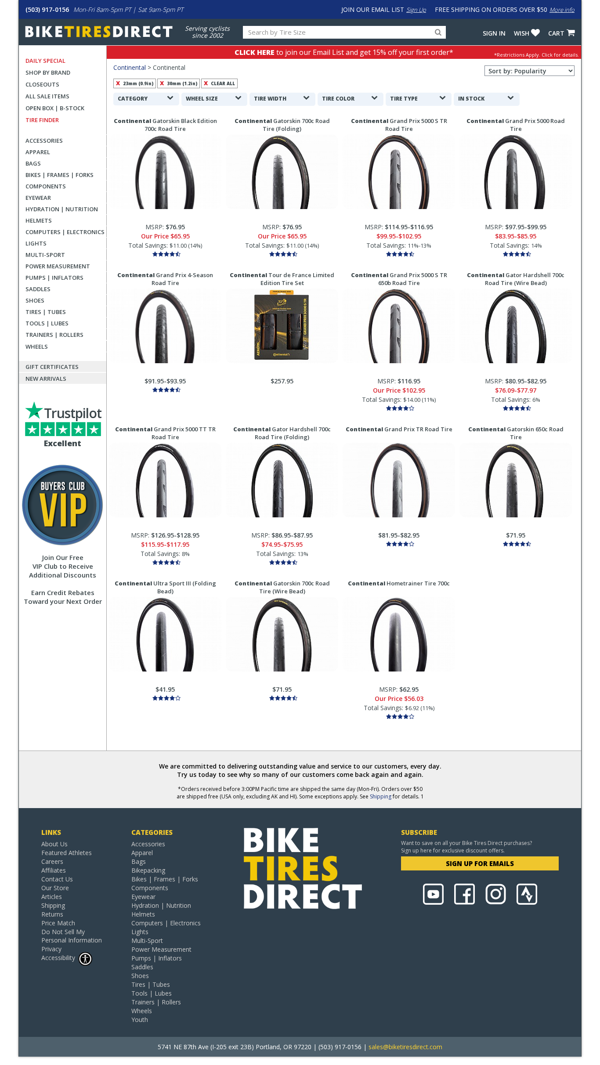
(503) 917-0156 (47, 9)
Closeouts (42, 84)
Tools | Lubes (47, 323)
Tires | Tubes (45, 312)
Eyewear (38, 198)
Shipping (380, 796)
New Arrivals (45, 379)
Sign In (494, 33)
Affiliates (53, 870)
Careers (52, 861)
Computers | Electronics (65, 232)
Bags (33, 163)
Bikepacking (148, 870)
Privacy (51, 949)
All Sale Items (47, 96)
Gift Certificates (52, 367)
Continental (129, 67)
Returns (52, 914)
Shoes (34, 300)
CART (556, 33)
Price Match (58, 923)
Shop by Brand (47, 72)
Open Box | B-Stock (54, 108)
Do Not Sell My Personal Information (71, 936)
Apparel (37, 152)
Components (45, 186)
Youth (139, 1019)
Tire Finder (42, 120)
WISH (521, 33)
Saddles (38, 289)
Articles (51, 896)
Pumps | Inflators (54, 278)
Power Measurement (57, 266)
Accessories (44, 140)
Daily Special (45, 61)
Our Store (55, 888)
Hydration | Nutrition (61, 209)
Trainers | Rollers (54, 335)
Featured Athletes (66, 852)
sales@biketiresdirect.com (405, 1047)
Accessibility (58, 957)
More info (562, 10)
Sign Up (416, 10)
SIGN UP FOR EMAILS (480, 863)
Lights (36, 243)
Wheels (36, 346)
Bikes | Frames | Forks (59, 175)
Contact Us (57, 879)
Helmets (38, 220)
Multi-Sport (45, 255)
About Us (54, 844)
